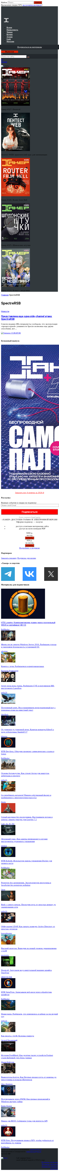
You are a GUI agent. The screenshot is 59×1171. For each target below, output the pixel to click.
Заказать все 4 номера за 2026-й (29, 493)
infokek (4, 846)
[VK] (29, 574)
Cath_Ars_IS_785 (7, 824)
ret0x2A (4, 692)
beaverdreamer (6, 933)
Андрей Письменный (9, 1040)
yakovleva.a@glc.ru (33, 1151)
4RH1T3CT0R (6, 977)
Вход (56, 4)
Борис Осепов (6, 1106)
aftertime (4, 651)
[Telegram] (8, 574)
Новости (5, 311)
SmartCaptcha (35, 517)
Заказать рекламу (9, 558)
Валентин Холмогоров (9, 671)
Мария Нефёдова (7, 1062)
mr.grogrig (5, 955)
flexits (3, 802)
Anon (3, 889)
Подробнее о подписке (29, 548)
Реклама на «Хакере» (50, 1167)
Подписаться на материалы (29, 47)
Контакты (54, 1169)
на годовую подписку (32, 5)
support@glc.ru (36, 1149)
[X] (51, 574)
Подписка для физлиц (49, 1162)
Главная (5, 295)
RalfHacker (5, 629)
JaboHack (4, 714)
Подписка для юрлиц (26, 558)
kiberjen (4, 736)
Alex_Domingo (7, 1084)
